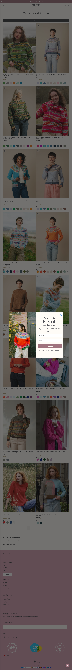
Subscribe (50, 346)
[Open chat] (67, 665)
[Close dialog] (61, 314)
